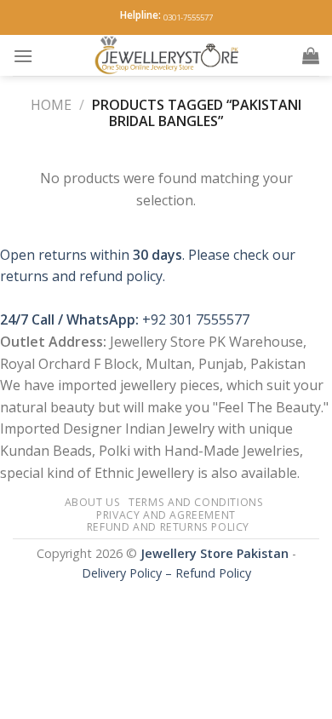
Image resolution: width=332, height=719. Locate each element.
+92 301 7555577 (195, 319)
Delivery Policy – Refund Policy (166, 573)
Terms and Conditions (196, 502)
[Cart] (310, 55)
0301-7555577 (188, 17)
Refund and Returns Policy (168, 527)
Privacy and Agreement (166, 515)
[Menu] (23, 56)
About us (93, 502)
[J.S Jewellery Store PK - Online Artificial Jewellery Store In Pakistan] (167, 55)
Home (51, 104)
